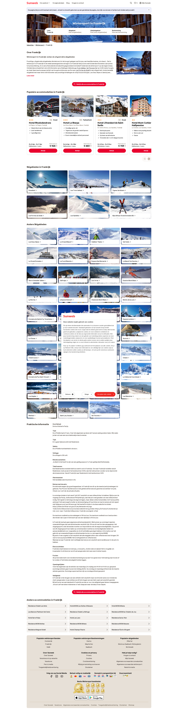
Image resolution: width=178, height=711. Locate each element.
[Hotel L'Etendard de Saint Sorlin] (112, 125)
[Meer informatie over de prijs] (56, 146)
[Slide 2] (132, 72)
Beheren (68, 394)
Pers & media (48, 664)
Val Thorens (90, 68)
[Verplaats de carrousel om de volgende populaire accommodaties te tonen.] (148, 158)
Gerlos (88, 641)
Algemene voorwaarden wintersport (129, 664)
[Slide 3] (133, 72)
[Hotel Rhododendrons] (43, 125)
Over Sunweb (48, 655)
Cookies (89, 658)
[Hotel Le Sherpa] (77, 125)
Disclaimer (89, 667)
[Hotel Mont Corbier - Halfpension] (146, 125)
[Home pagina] (32, 3)
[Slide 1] (130, 72)
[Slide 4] (135, 72)
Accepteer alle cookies (104, 394)
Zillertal (129, 641)
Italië (48, 647)
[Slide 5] (136, 72)
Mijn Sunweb (129, 658)
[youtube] (61, 677)
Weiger (87, 394)
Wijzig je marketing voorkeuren (89, 664)
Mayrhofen (89, 644)
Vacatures (48, 661)
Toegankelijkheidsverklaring (48, 667)
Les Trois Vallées (80, 68)
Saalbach (89, 647)
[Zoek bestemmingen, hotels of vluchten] (131, 3)
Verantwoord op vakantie (48, 658)
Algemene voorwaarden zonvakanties (129, 661)
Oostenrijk (48, 641)
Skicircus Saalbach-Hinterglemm (129, 644)
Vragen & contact (129, 655)
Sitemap (131, 705)
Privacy (89, 655)
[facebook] (51, 677)
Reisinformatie (129, 667)
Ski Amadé (129, 647)
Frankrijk (48, 644)
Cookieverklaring (89, 661)
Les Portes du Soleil (83, 70)
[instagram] (56, 677)
